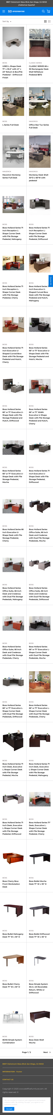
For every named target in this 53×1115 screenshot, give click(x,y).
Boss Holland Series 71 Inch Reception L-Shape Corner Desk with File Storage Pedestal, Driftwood (39, 233)
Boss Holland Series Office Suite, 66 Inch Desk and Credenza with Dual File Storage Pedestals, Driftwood (39, 594)
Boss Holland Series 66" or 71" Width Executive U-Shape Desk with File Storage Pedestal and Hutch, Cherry (39, 416)
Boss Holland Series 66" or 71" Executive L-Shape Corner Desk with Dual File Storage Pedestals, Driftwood (12, 711)
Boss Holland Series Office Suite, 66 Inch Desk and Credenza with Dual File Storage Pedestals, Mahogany (12, 594)
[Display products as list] (49, 21)
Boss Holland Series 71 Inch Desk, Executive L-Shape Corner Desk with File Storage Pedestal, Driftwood (12, 828)
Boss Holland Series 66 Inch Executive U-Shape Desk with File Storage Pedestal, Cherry (13, 535)
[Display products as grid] (45, 21)
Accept (9, 1109)
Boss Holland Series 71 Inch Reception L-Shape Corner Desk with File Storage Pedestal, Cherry (12, 292)
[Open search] (43, 11)
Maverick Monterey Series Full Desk (11, 176)
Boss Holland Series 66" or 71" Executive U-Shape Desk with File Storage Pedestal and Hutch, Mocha (39, 353)
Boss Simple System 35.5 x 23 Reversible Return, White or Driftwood (38, 988)
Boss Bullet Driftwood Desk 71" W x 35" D (39, 935)
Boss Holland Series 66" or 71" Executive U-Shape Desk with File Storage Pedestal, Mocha (12, 476)
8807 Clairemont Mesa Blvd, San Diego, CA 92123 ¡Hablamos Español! (26, 3)
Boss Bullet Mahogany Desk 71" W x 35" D (12, 935)
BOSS (4, 63)
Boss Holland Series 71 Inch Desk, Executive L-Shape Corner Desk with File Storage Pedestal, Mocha (12, 769)
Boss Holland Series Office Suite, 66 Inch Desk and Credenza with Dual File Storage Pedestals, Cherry (12, 652)
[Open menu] (3, 11)
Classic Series (35, 63)
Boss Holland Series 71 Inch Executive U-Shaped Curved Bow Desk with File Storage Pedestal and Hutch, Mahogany (39, 293)
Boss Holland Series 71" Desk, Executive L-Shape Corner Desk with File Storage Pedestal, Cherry (39, 828)
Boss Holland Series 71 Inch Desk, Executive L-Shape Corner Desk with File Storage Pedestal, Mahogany (39, 769)
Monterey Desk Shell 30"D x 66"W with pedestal (38, 178)
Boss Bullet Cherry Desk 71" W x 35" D (11, 985)
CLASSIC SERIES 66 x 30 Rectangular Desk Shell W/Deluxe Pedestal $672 (39, 70)
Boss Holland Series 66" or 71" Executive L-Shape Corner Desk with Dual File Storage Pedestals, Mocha (39, 652)
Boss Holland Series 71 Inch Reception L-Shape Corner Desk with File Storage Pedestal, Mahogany (12, 233)
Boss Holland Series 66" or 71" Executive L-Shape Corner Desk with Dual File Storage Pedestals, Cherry (39, 711)
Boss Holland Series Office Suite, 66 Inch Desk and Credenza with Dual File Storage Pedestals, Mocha (39, 535)
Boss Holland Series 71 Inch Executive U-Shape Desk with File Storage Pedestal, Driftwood (39, 476)
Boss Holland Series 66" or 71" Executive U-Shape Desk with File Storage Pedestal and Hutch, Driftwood (12, 415)
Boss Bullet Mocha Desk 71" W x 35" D (37, 882)
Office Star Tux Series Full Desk (39, 126)
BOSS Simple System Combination (12, 1041)
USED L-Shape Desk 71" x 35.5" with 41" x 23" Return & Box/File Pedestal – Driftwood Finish (12, 72)
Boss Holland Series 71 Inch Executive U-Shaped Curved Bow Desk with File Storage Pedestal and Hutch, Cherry (12, 355)
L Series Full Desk (10, 125)
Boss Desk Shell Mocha (36, 1041)
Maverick (33, 121)
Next (45, 1052)
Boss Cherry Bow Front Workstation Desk (11, 884)
